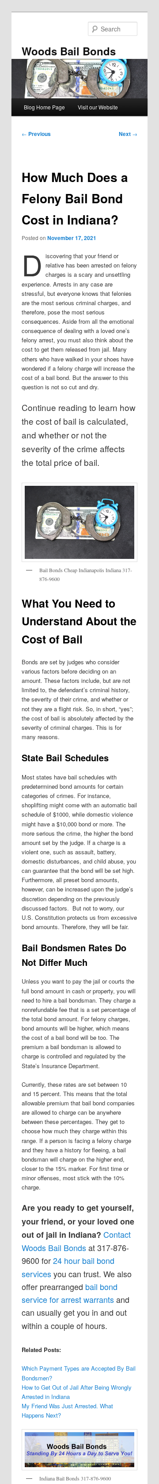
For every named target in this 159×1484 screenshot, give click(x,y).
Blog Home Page (44, 107)
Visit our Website (98, 107)
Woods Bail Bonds (69, 50)
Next (128, 134)
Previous (36, 134)
